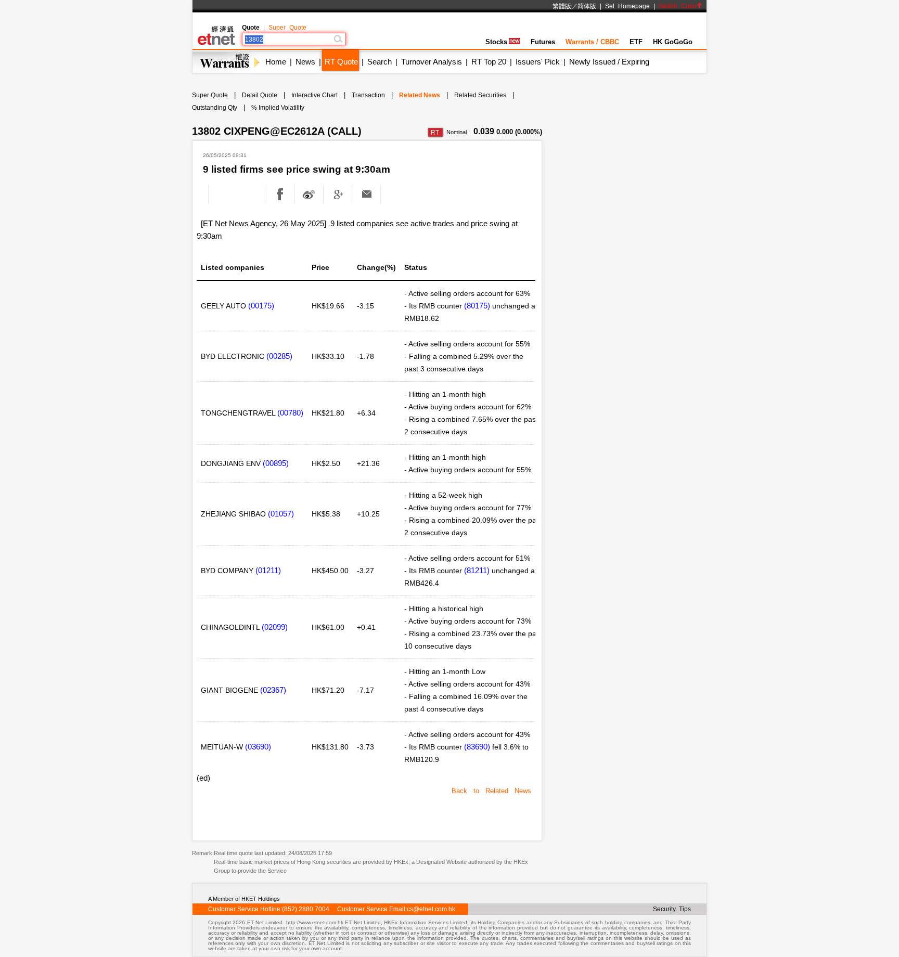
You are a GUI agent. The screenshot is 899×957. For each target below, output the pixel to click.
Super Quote (287, 27)
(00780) (290, 412)
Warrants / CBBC (592, 42)
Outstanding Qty (214, 107)
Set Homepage (627, 6)
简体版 (586, 6)
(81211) (477, 570)
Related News (419, 95)
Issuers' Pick (538, 61)
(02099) (275, 627)
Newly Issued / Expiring (609, 61)
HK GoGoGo (672, 42)
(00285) (279, 356)
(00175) (261, 305)
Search (379, 61)
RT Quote (341, 61)
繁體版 (562, 6)
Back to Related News (491, 791)
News (305, 61)
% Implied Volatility (277, 107)
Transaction (368, 95)
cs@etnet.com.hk (431, 909)
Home (275, 61)
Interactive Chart (314, 95)
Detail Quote (259, 95)
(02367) (273, 690)
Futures (543, 42)
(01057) (281, 513)
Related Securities (480, 95)
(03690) (258, 746)
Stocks (496, 42)
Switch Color (678, 6)
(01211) (268, 570)
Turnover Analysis (431, 61)
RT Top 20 (488, 61)
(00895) (276, 463)
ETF (636, 42)
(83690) (477, 746)
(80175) (477, 305)
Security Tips (672, 909)
